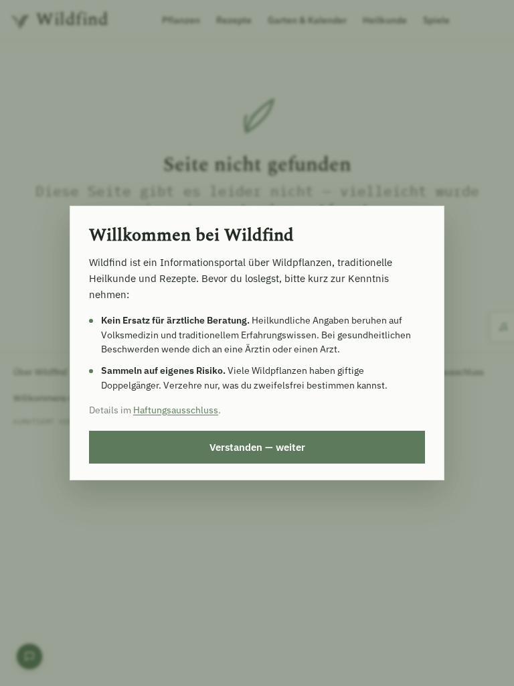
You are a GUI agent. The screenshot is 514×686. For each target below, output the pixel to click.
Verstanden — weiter (257, 447)
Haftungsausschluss (175, 410)
